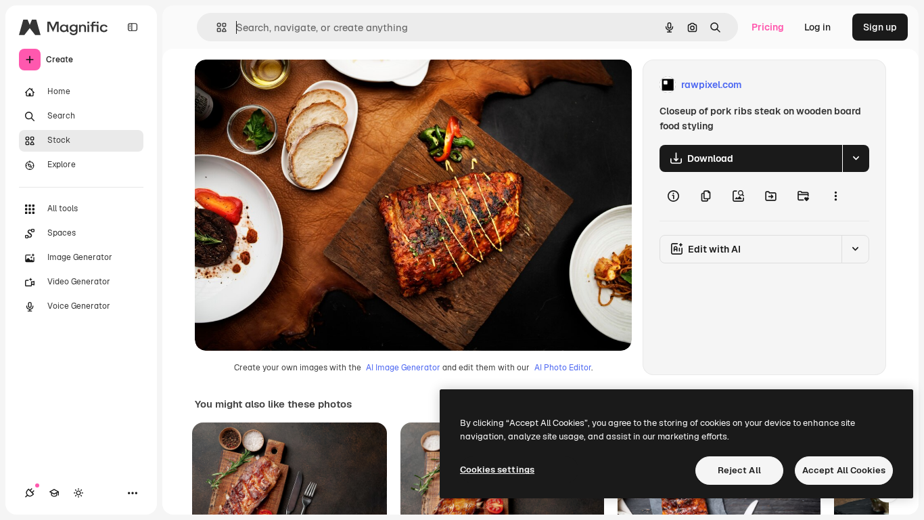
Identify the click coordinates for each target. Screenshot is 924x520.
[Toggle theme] (78, 493)
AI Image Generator (403, 367)
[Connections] (30, 493)
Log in (817, 27)
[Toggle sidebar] (132, 27)
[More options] (835, 196)
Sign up (880, 27)
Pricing (768, 27)
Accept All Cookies (843, 470)
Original (281, 85)
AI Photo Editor (562, 367)
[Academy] (54, 493)
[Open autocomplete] (216, 27)
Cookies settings (497, 469)
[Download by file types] (855, 158)
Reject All (739, 470)
